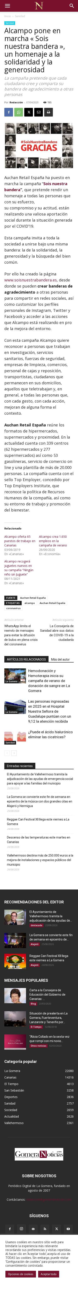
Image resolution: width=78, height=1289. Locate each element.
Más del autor (60, 659)
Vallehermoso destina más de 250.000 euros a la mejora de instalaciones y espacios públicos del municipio (40, 860)
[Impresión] (48, 112)
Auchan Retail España (33, 597)
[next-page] (14, 753)
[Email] (38, 112)
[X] (28, 112)
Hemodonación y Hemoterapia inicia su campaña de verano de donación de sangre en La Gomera (49, 681)
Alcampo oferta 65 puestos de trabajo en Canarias (19, 540)
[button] (7, 6)
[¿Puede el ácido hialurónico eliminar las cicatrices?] (15, 737)
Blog (33, 1003)
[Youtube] (68, 1229)
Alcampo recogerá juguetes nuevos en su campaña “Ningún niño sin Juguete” (18, 567)
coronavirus (13, 608)
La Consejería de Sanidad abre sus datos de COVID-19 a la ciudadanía (57, 633)
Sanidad (20, 16)
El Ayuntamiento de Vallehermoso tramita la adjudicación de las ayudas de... (50, 916)
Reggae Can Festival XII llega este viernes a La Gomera (38, 822)
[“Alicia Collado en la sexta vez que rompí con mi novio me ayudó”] (15, 1042)
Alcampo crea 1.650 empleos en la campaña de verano (53, 540)
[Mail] (33, 1229)
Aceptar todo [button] (49, 1274)
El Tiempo (36, 1026)
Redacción (16, 102)
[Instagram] (21, 1229)
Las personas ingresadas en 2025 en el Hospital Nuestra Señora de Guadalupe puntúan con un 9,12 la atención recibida (49, 711)
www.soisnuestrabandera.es (30, 280)
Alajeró (35, 944)
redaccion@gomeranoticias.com (49, 1199)
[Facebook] (8, 112)
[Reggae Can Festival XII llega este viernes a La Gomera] (15, 961)
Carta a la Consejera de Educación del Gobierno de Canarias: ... (47, 994)
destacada (36, 925)
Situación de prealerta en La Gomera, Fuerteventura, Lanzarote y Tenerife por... (48, 1018)
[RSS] (45, 1229)
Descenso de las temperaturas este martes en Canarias (38, 840)
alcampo (29, 603)
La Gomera (11, 681)
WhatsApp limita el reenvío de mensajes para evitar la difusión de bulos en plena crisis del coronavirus (21, 635)
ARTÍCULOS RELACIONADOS (26, 659)
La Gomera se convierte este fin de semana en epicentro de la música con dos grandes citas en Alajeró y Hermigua (39, 801)
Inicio (7, 16)
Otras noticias (38, 1045)
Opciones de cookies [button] (20, 1274)
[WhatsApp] (18, 112)
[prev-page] (7, 753)
